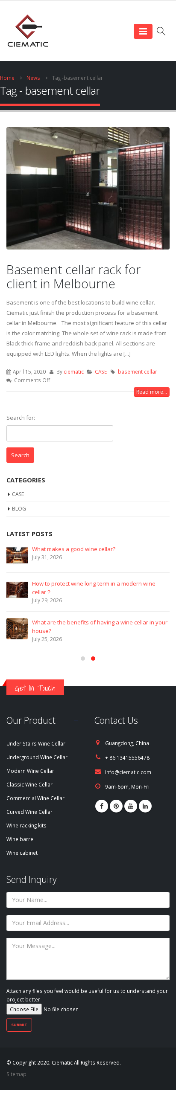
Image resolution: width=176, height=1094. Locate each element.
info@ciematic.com (128, 772)
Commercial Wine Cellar (35, 798)
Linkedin (145, 806)
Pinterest (116, 806)
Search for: (20, 417)
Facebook (101, 806)
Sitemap (16, 1074)
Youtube (130, 806)
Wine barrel (20, 839)
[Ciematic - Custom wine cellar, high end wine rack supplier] (27, 31)
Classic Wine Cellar (29, 784)
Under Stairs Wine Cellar (35, 743)
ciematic (74, 371)
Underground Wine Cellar (36, 757)
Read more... (151, 391)
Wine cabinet (22, 852)
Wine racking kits (26, 825)
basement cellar (137, 371)
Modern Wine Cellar (30, 770)
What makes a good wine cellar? (73, 549)
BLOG (19, 508)
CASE (101, 371)
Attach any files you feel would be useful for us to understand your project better (87, 995)
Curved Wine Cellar (29, 811)
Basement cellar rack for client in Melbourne (73, 276)
